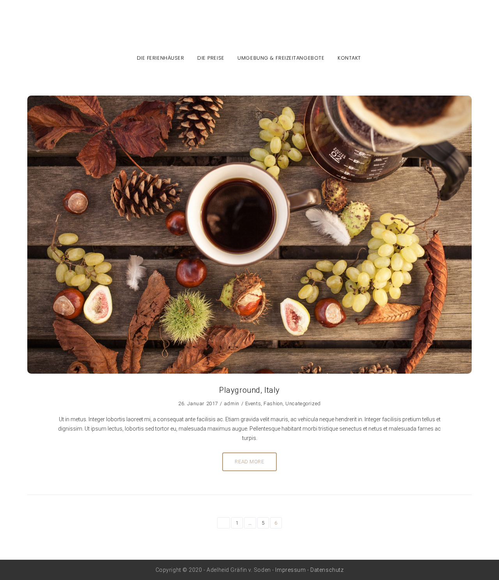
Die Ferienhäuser (160, 58)
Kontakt (349, 58)
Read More (249, 462)
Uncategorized (302, 403)
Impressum (290, 570)
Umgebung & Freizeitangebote (280, 58)
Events (253, 403)
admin (231, 403)
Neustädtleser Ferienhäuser (249, 32)
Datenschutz (326, 570)
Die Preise (211, 58)
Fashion (273, 403)
